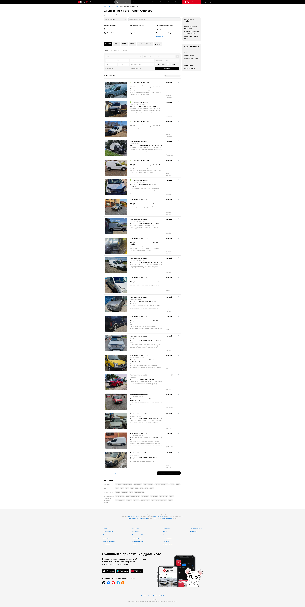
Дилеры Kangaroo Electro (132, 496)
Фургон (142, 33)
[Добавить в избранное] (178, 82)
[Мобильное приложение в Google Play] (122, 571)
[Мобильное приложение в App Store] (108, 571)
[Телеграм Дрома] (118, 582)
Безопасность (193, 531)
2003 (146, 488)
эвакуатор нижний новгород (159, 500)
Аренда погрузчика (189, 61)
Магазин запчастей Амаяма (139, 534)
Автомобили (109, 2)
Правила (155, 595)
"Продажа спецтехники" (134, 516)
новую (154, 516)
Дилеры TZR (145, 496)
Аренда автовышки (189, 51)
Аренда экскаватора (189, 65)
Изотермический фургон (142, 25)
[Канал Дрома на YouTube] (113, 582)
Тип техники (159, 60)
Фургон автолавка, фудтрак (168, 25)
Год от (132, 60)
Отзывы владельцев (137, 538)
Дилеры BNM (154, 496)
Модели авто (152, 590)
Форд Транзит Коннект (189, 20)
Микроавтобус (142, 29)
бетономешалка (120, 500)
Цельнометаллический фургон (168, 33)
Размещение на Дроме (196, 528)
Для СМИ (161, 595)
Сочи (131, 492)
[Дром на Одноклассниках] (122, 582)
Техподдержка (193, 534)
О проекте (143, 595)
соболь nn (136, 500)
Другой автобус (116, 33)
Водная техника (136, 531)
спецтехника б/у (144, 518)
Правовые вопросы (168, 544)
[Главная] (83, 2)
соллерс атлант (145, 500)
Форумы (165, 531)
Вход (208, 2)
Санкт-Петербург (139, 492)
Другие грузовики (116, 29)
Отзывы (154, 2)
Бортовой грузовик (116, 25)
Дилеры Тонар (164, 496)
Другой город (158, 44)
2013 (141, 488)
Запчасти (146, 2)
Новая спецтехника (133, 518)
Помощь (150, 595)
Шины (170, 2)
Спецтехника (106, 544)
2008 (117, 488)
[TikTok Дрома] (103, 582)
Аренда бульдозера (189, 55)
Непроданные (161, 64)
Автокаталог (135, 544)
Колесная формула (136, 64)
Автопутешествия (167, 538)
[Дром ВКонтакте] (108, 582)
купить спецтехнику (167, 518)
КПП (107, 64)
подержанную (161, 516)
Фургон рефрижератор (168, 29)
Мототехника (135, 528)
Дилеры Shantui (120, 496)
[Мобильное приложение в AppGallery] (136, 571)
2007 (122, 488)
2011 (136, 488)
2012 (131, 488)
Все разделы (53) (110, 19)
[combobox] (115, 19)
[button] (178, 484)
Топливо (121, 64)
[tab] (106, 51)
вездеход (128, 500)
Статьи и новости (167, 534)
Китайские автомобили (109, 541)
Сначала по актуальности (171, 75)
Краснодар (125, 492)
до (143, 60)
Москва (93, 2)
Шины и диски (106, 538)
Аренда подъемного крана (191, 58)
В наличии (172, 64)
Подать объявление (108, 531)
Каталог (162, 2)
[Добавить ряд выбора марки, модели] (177, 56)
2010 (127, 488)
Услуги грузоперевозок (189, 68)
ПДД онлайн (166, 541)
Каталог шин (166, 528)
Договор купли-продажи (138, 541)
